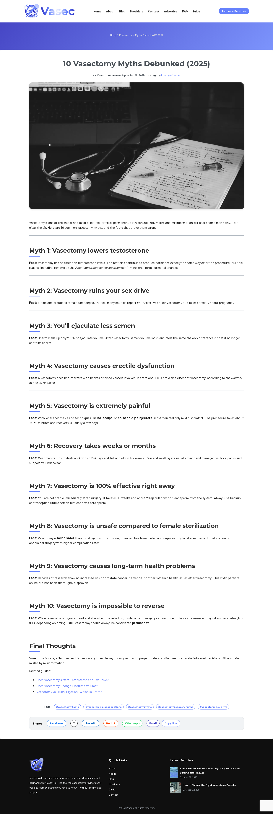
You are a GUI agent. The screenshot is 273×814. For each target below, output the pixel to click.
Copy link (171, 723)
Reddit (110, 723)
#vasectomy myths (140, 706)
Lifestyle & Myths (170, 75)
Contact (153, 11)
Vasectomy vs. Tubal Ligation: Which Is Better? (70, 692)
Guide (196, 11)
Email (153, 723)
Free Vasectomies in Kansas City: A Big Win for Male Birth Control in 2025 (210, 770)
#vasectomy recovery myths (175, 706)
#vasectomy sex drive (213, 706)
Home (97, 11)
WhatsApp (132, 723)
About (110, 11)
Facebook (57, 723)
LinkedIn (90, 723)
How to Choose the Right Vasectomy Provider (209, 785)
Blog (122, 11)
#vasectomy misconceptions (103, 706)
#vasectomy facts (67, 706)
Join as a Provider (234, 11)
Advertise (171, 11)
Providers (136, 11)
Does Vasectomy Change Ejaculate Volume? (67, 686)
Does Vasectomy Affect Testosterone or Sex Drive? (73, 680)
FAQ (185, 11)
